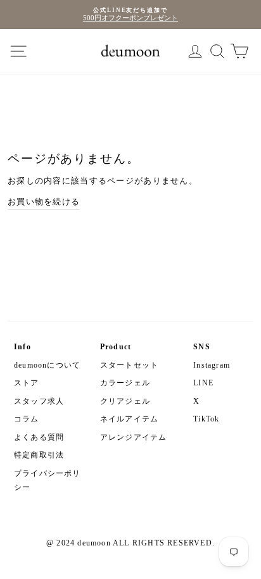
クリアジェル (125, 401)
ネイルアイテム (129, 418)
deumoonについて (47, 365)
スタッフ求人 (39, 401)
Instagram (211, 365)
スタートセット (129, 365)
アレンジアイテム (133, 437)
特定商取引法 (39, 455)
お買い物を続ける (44, 201)
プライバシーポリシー (47, 480)
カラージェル (125, 382)
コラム (26, 418)
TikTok (206, 418)
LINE (203, 382)
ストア (26, 382)
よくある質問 (39, 437)
